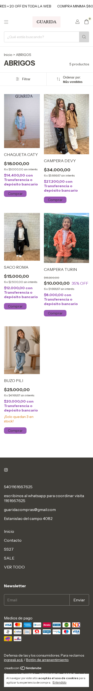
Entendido (59, 682)
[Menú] (6, 22)
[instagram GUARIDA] (6, 469)
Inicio (8, 54)
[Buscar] (84, 36)
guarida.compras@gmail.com (30, 509)
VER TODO (14, 566)
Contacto (13, 540)
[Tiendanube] (23, 669)
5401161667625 (18, 486)
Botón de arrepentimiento (47, 660)
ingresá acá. (13, 660)
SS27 (9, 549)
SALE (9, 558)
